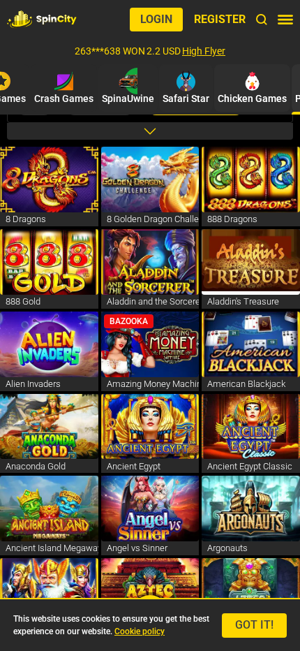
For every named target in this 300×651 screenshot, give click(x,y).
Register (220, 19)
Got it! (254, 624)
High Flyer (203, 51)
